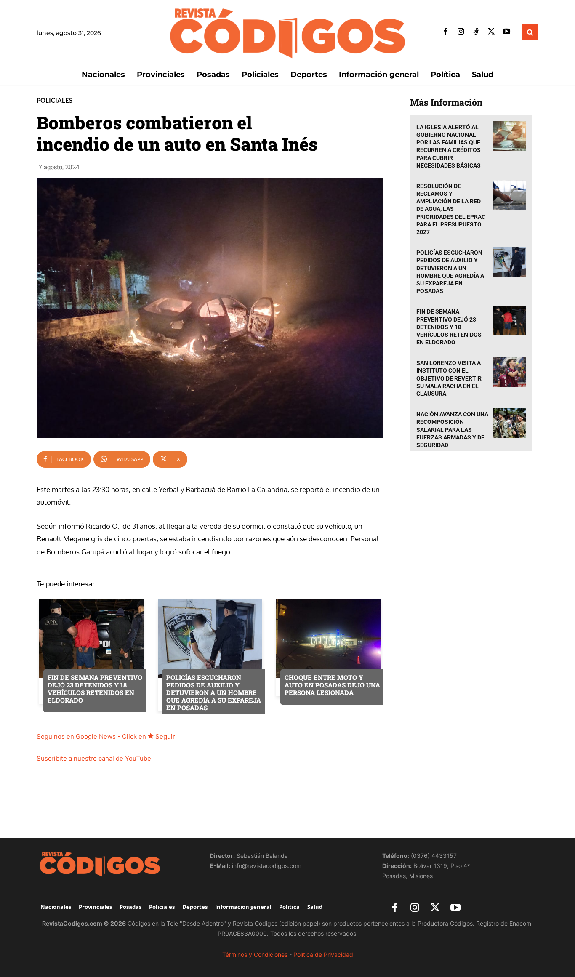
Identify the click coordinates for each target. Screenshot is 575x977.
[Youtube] (506, 32)
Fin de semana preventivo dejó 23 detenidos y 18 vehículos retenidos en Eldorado (449, 327)
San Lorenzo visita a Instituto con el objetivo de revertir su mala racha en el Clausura (449, 378)
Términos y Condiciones (255, 954)
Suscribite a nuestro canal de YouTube (94, 758)
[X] (491, 32)
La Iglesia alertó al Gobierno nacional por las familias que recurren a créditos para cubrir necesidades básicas (448, 146)
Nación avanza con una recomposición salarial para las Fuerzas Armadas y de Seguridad (452, 429)
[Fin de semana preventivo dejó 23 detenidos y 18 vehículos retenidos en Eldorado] (509, 320)
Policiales (54, 100)
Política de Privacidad (323, 954)
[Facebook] (445, 32)
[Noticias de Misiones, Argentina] (287, 32)
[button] (530, 32)
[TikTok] (476, 32)
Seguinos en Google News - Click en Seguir (106, 736)
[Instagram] (461, 32)
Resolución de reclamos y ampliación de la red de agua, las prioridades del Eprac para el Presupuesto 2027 (450, 209)
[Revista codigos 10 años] (115, 863)
